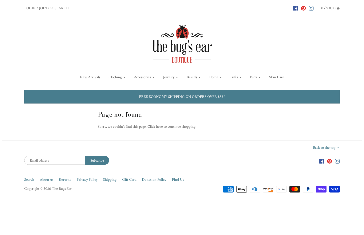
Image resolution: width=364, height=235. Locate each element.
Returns (65, 179)
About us (46, 179)
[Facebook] (295, 8)
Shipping (109, 179)
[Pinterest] (303, 8)
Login (30, 8)
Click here (155, 126)
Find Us (178, 179)
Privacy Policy (87, 179)
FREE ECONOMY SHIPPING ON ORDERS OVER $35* (182, 96)
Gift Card (129, 179)
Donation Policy (154, 179)
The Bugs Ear (62, 188)
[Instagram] (311, 8)
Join (43, 8)
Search (29, 179)
